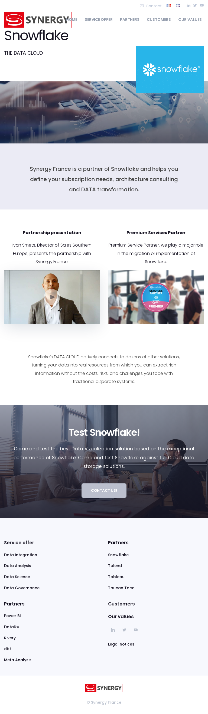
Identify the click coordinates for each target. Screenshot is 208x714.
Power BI (12, 615)
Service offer (99, 19)
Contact (154, 6)
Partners (129, 19)
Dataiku (11, 627)
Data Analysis (17, 565)
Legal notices (121, 644)
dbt (7, 648)
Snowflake (118, 555)
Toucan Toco (121, 588)
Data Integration (20, 555)
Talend (115, 565)
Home (71, 19)
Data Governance (22, 588)
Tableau (116, 576)
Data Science (17, 576)
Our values (190, 19)
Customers (159, 19)
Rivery (10, 638)
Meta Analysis (17, 660)
